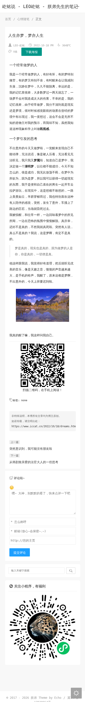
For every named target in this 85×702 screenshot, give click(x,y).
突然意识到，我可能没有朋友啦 (30, 448)
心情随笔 (23, 19)
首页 (8, 19)
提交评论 (20, 552)
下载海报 (32, 52)
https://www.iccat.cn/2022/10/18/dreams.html (44, 426)
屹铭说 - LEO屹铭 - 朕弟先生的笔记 (40, 6)
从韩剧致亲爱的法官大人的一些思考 (33, 462)
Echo (57, 697)
